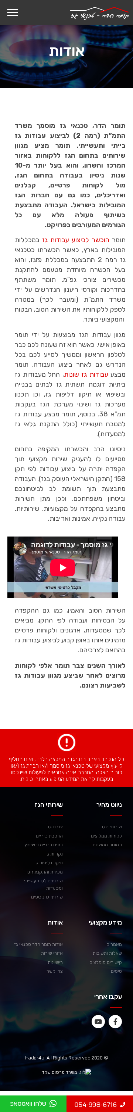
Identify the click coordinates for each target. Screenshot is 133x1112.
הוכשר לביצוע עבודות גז (75, 240)
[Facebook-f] (115, 1021)
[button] (12, 12)
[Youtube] (98, 1021)
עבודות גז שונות (86, 374)
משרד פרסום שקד (59, 1072)
